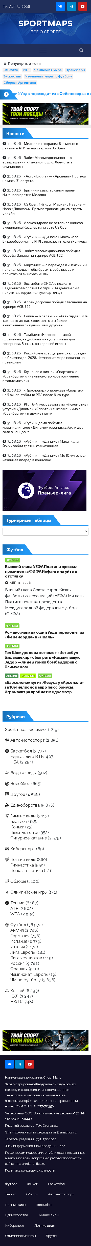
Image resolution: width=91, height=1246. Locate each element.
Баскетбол (21, 751)
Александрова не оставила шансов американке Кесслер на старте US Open (43, 225)
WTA (15, 914)
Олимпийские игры (28, 892)
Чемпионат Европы (29, 974)
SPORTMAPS (45, 23)
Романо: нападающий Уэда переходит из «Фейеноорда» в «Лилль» (44, 634)
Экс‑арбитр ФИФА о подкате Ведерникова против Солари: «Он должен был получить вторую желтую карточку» (41, 288)
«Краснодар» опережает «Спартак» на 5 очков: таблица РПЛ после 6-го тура (43, 392)
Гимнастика (22, 865)
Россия (17, 963)
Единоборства (25, 805)
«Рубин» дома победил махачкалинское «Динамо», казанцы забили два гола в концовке (43, 427)
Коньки (17, 827)
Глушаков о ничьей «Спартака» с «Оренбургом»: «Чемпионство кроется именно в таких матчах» (41, 376)
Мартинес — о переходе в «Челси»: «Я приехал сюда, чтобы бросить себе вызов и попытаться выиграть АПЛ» (45, 269)
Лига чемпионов (26, 957)
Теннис (17, 903)
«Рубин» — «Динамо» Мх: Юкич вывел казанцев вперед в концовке (44, 457)
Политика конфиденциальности (30, 1170)
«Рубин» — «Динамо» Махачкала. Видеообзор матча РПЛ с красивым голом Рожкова (45, 239)
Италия (17, 946)
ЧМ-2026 (11, 70)
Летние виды (23, 859)
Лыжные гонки (24, 832)
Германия (20, 935)
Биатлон (18, 821)
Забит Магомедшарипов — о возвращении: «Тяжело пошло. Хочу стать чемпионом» (38, 162)
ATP (14, 908)
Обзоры (18, 881)
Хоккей (17, 990)
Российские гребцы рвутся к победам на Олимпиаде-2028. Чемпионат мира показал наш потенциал (45, 357)
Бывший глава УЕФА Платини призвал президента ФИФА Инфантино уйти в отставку (41, 571)
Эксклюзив (12, 76)
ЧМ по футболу (25, 980)
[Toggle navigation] (43, 50)
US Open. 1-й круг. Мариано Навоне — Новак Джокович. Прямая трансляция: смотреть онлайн (44, 208)
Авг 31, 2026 (20, 583)
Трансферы (75, 70)
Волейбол (20, 783)
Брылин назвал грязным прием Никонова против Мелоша (39, 192)
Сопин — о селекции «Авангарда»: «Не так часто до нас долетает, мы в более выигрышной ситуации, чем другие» (45, 320)
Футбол (12, 560)
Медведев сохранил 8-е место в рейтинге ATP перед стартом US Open (40, 145)
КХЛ (14, 996)
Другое (17, 794)
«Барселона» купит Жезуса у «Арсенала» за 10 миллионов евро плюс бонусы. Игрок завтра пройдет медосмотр (44, 687)
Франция (19, 969)
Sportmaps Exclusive (25, 729)
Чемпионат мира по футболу (48, 76)
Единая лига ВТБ (26, 756)
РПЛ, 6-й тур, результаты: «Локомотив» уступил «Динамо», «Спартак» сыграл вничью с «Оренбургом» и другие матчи (45, 408)
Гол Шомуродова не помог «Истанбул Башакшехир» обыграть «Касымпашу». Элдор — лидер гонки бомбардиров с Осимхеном (42, 659)
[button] (81, 50)
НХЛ (14, 1001)
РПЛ (26, 70)
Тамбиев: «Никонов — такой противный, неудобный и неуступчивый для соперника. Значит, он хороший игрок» (39, 339)
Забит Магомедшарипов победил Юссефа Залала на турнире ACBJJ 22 (41, 253)
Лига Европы (22, 952)
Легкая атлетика (26, 870)
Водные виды (23, 773)
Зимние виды (23, 816)
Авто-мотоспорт (27, 740)
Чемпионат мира (48, 70)
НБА (14, 762)
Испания (28, 676)
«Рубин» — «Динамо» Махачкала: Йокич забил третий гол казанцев (41, 443)
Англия (11, 676)
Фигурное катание (28, 838)
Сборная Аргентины (20, 82)
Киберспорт (22, 848)
